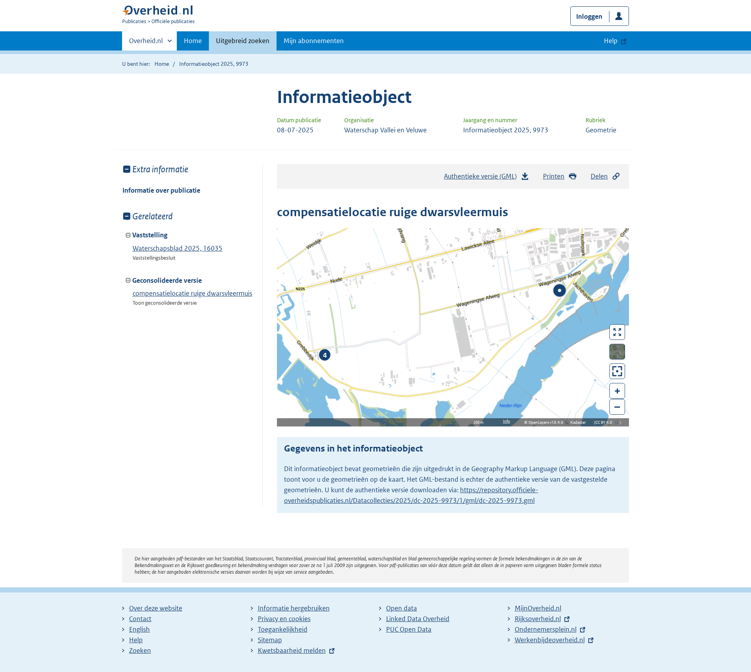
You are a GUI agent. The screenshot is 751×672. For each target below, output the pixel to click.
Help (136, 640)
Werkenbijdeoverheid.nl (550, 640)
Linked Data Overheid (417, 618)
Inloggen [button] (589, 16)
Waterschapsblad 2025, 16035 (178, 248)
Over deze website (155, 608)
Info (506, 421)
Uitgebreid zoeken (242, 40)
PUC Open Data (408, 629)
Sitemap (270, 640)
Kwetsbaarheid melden (292, 650)
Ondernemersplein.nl (546, 629)
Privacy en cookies (284, 618)
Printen (553, 176)
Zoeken (140, 650)
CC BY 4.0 (605, 422)
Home (193, 40)
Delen (599, 176)
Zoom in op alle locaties (617, 371)
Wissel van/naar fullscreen (617, 332)
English (139, 629)
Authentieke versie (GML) (482, 178)
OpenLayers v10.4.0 (547, 422)
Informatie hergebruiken (294, 608)
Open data (401, 608)
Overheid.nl (146, 43)
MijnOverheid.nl (538, 608)
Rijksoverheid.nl (538, 618)
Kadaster (580, 422)
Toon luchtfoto (617, 351)
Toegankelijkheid (282, 629)
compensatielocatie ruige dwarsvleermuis (192, 293)
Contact (140, 618)
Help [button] (611, 40)
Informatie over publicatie (161, 190)
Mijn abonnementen (314, 40)
